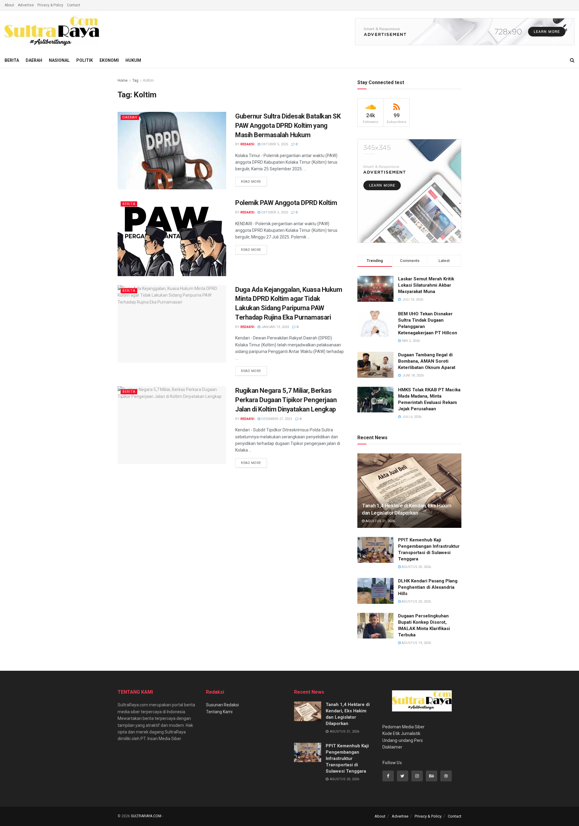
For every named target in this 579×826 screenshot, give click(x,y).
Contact (73, 5)
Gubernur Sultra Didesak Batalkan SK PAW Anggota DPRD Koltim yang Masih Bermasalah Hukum (288, 125)
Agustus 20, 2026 (416, 567)
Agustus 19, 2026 (416, 643)
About (9, 5)
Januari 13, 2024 (274, 327)
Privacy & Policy (50, 5)
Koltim (148, 80)
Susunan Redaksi (222, 704)
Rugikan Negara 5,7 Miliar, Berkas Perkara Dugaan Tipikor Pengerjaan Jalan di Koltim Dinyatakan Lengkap (286, 400)
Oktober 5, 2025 (274, 144)
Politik (84, 60)
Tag (135, 80)
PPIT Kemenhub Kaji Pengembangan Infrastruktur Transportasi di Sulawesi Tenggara (347, 758)
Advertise (26, 5)
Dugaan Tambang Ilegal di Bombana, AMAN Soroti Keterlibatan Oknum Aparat (426, 361)
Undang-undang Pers (402, 740)
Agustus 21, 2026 (380, 521)
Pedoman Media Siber (403, 726)
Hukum (133, 60)
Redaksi (247, 144)
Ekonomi (109, 60)
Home (123, 80)
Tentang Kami (219, 711)
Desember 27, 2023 (276, 419)
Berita (12, 60)
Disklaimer (392, 747)
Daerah (34, 60)
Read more (251, 182)
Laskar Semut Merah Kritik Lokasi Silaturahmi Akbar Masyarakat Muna (426, 285)
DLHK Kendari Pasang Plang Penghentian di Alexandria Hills (427, 587)
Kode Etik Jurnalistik (401, 733)
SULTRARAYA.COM (146, 816)
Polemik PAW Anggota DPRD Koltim (286, 202)
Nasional (59, 60)
